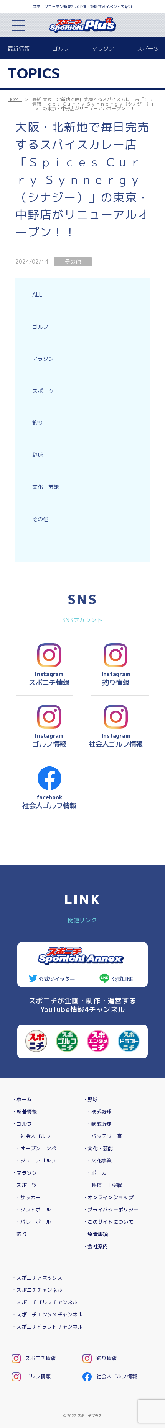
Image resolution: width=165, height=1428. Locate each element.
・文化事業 (99, 1160)
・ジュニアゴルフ (35, 1160)
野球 (37, 454)
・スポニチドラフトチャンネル (47, 1326)
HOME (14, 99)
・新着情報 (24, 1111)
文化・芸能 (45, 487)
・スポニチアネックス (37, 1277)
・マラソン (24, 1172)
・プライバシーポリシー (110, 1209)
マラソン (103, 48)
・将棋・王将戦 (104, 1185)
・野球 (90, 1099)
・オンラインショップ (108, 1197)
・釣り (19, 1234)
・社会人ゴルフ (33, 1136)
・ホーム (22, 1099)
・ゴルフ (22, 1123)
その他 (40, 519)
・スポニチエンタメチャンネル (47, 1314)
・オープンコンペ (35, 1148)
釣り (37, 422)
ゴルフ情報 (38, 1376)
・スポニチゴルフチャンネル (45, 1302)
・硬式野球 (99, 1111)
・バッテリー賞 (104, 1136)
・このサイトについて (108, 1221)
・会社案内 (95, 1246)
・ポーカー (99, 1172)
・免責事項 (95, 1234)
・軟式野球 (99, 1123)
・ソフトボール (33, 1209)
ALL (37, 294)
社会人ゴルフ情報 (116, 1376)
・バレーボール (33, 1221)
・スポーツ (24, 1185)
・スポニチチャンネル (37, 1289)
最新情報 (19, 48)
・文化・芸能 (97, 1148)
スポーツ (148, 48)
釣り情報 (106, 1358)
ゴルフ (61, 48)
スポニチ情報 (40, 1358)
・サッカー (28, 1197)
